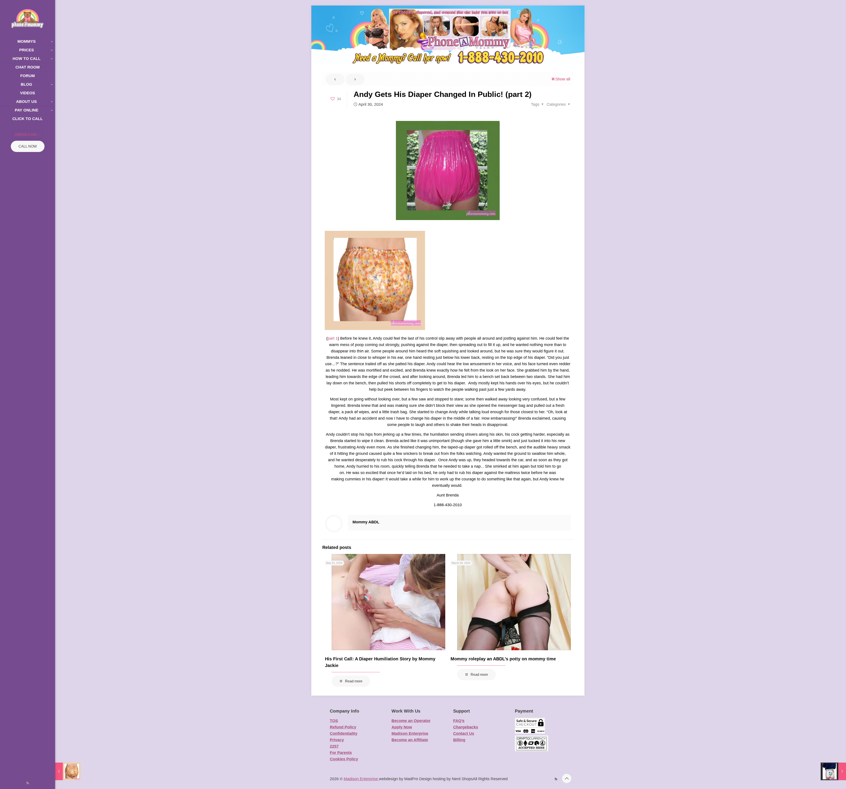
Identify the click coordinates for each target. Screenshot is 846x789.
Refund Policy (343, 727)
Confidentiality (343, 733)
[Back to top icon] (566, 778)
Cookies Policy (344, 759)
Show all (562, 79)
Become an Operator (410, 721)
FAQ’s (458, 721)
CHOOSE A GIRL (26, 134)
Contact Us (463, 733)
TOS (334, 721)
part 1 (333, 338)
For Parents (341, 752)
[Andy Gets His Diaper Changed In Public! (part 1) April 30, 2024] (67, 771)
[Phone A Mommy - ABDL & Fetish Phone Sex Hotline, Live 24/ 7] (27, 18)
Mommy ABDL (365, 522)
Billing (459, 740)
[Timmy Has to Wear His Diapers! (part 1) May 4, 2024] (833, 771)
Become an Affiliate (409, 740)
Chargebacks (465, 727)
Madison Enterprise (409, 733)
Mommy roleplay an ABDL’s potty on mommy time (503, 658)
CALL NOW (28, 146)
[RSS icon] (27, 783)
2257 (334, 746)
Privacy (337, 740)
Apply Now (401, 727)
